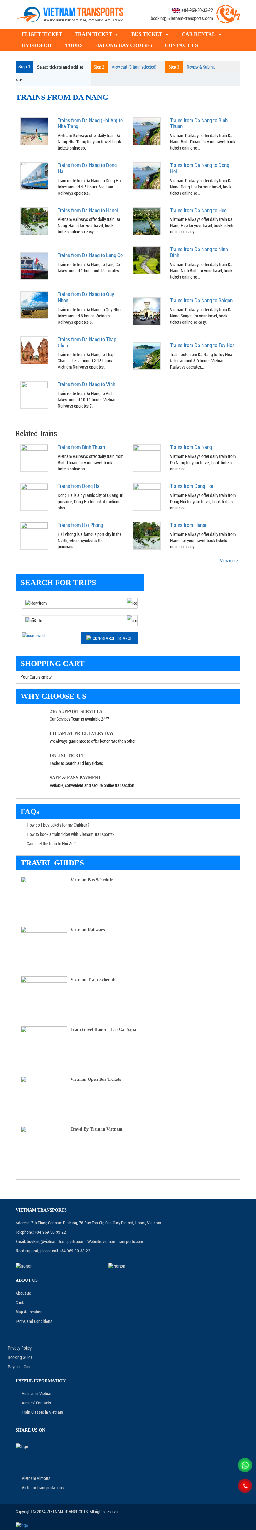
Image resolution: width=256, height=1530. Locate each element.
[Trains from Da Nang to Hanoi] (34, 220)
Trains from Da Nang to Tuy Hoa (202, 345)
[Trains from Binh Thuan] (34, 457)
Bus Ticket (146, 34)
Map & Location (29, 1312)
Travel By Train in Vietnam (96, 1129)
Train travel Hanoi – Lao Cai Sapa (103, 1029)
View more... (230, 561)
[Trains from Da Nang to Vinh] (34, 395)
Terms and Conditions (34, 1321)
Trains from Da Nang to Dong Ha (87, 168)
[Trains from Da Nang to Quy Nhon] (34, 304)
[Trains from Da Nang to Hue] (147, 220)
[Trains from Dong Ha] (34, 496)
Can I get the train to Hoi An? (51, 843)
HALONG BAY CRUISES (123, 45)
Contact (22, 1302)
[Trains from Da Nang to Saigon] (147, 311)
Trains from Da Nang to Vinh (86, 384)
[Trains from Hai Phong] (34, 535)
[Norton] (58, 1266)
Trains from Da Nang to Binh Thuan (199, 123)
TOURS (74, 45)
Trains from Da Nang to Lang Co (90, 255)
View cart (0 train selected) (125, 67)
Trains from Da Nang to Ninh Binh (199, 252)
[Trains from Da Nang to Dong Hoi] (147, 176)
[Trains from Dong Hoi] (147, 496)
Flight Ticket (42, 34)
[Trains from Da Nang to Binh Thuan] (147, 130)
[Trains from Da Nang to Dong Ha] (34, 176)
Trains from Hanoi (188, 524)
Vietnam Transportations (43, 1487)
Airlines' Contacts (36, 1403)
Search (125, 638)
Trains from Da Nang (191, 446)
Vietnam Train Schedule (93, 979)
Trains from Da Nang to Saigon (201, 300)
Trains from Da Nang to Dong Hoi (199, 168)
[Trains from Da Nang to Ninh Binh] (147, 259)
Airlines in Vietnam (37, 1393)
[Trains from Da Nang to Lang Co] (34, 266)
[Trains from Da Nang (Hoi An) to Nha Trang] (34, 130)
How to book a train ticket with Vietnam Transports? (70, 834)
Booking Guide (20, 1357)
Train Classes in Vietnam (42, 1412)
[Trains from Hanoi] (147, 535)
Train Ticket (93, 34)
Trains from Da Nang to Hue (198, 210)
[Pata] (151, 1266)
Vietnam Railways (88, 929)
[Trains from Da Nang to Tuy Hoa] (147, 356)
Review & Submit (192, 67)
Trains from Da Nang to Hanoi (88, 210)
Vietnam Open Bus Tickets (96, 1079)
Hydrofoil (37, 45)
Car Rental (198, 34)
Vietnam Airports (36, 1478)
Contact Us (181, 45)
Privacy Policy (20, 1348)
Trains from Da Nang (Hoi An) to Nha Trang (90, 123)
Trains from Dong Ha (79, 485)
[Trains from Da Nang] (147, 457)
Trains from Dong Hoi (191, 485)
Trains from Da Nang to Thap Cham (87, 342)
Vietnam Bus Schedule (92, 880)
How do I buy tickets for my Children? (58, 825)
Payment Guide (20, 1367)
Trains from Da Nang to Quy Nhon (86, 297)
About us (23, 1293)
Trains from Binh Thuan (81, 446)
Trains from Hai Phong (80, 524)
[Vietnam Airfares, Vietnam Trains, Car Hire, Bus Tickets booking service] (70, 14)
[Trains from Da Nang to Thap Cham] (34, 350)
